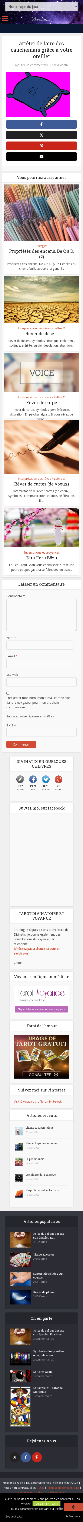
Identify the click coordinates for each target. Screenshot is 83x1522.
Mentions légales (13, 1483)
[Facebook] (26, 1457)
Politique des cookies (31, 1493)
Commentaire (15, 596)
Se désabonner (56, 1493)
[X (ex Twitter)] (15, 1457)
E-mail (11, 656)
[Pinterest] (37, 1457)
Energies (41, 245)
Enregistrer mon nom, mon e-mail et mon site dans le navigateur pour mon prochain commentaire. (38, 702)
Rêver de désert (41, 333)
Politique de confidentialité (63, 1488)
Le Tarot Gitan (42, 1372)
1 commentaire (42, 1376)
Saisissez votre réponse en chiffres (30, 716)
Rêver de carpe (41, 402)
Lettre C (59, 397)
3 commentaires (43, 1339)
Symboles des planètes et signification (48, 1353)
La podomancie (35, 1159)
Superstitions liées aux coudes (48, 1275)
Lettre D (59, 328)
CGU (41, 1488)
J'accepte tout (46, 1504)
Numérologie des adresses (42, 1143)
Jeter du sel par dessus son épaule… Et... (48, 1235)
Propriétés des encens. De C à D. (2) (41, 253)
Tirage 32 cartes (43, 1254)
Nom (11, 638)
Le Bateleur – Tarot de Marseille (48, 1390)
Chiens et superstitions (40, 1127)
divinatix (62, 65)
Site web (12, 675)
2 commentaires (43, 1359)
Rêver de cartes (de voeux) (41, 484)
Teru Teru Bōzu (41, 557)
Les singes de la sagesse (41, 1174)
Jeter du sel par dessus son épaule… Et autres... (48, 1332)
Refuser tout (72, 1516)
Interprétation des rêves (34, 328)
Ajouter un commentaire (32, 65)
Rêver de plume (44, 1292)
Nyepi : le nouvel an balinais (42, 1190)
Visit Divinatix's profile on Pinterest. (38, 1101)
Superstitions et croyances (41, 552)
